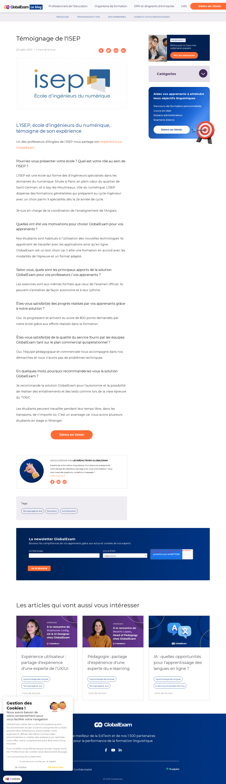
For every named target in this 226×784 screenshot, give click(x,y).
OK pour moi (55, 767)
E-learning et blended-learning (170, 686)
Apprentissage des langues (35, 679)
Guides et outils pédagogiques (152, 17)
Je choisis (20, 767)
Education (52, 511)
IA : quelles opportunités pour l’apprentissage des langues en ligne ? (178, 662)
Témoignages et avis (88, 17)
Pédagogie (62, 17)
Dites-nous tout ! (58, 475)
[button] (12, 779)
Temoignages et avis (32, 511)
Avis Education (69, 511)
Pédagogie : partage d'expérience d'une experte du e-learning (109, 662)
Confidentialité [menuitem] (83, 769)
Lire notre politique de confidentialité (24, 756)
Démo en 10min (171, 129)
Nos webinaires (117, 17)
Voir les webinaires (184, 55)
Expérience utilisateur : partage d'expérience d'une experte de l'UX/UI (44, 662)
